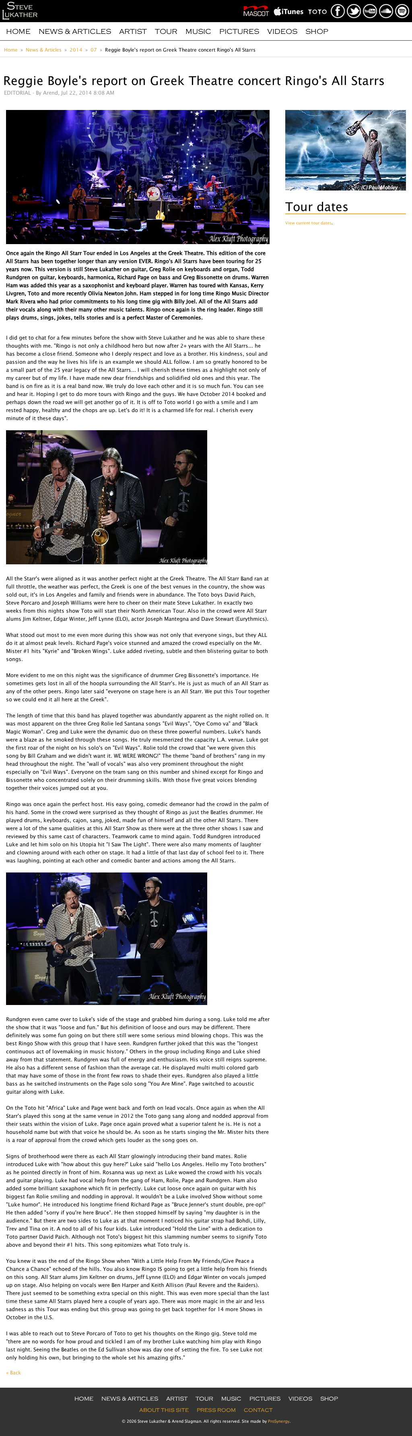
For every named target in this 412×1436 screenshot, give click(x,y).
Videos (282, 31)
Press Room (216, 1410)
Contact (258, 1410)
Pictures (239, 31)
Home (18, 31)
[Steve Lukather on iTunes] (290, 2)
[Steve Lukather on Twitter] (354, 2)
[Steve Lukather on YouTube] (370, 2)
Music (198, 31)
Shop (316, 31)
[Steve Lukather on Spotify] (402, 2)
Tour (166, 31)
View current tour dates (308, 222)
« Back (13, 1373)
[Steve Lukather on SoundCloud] (386, 2)
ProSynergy (278, 1421)
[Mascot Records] (257, 2)
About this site (164, 1410)
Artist (133, 31)
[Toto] (319, 2)
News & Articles (75, 31)
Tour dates (316, 206)
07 (94, 50)
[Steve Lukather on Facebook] (338, 2)
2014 (76, 50)
